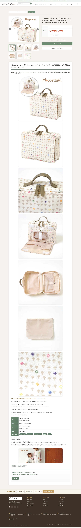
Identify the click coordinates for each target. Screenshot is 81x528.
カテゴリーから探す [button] (42, 4)
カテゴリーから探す (30, 503)
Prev (10, 29)
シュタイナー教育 (61, 503)
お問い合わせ (23, 524)
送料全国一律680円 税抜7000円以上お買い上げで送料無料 (24, 474)
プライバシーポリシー (17, 524)
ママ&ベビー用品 (17, 12)
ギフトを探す (49, 4)
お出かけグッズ (22, 434)
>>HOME (15, 478)
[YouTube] (17, 507)
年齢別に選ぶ (29, 499)
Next (38, 29)
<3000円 (49, 434)
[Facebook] (74, 4)
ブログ (60, 507)
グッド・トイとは (61, 501)
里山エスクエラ (61, 505)
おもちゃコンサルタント (65, 4)
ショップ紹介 (61, 499)
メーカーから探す (30, 505)
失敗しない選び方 (39, 491)
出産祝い (44, 434)
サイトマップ (28, 524)
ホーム (10, 12)
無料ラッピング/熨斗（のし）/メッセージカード (22, 472)
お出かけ (25, 12)
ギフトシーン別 (29, 491)
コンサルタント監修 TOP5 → (48, 491)
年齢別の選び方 (21, 491)
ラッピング (45, 503)
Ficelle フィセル (29, 434)
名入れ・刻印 (45, 501)
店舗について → (64, 0)
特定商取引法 (11, 524)
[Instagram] (71, 4)
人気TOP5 (28, 507)
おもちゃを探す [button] (35, 4)
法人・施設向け (45, 505)
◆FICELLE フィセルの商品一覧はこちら (18, 466)
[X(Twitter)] (15, 507)
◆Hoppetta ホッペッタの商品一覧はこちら (19, 465)
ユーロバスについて (56, 4)
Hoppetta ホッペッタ (37, 434)
